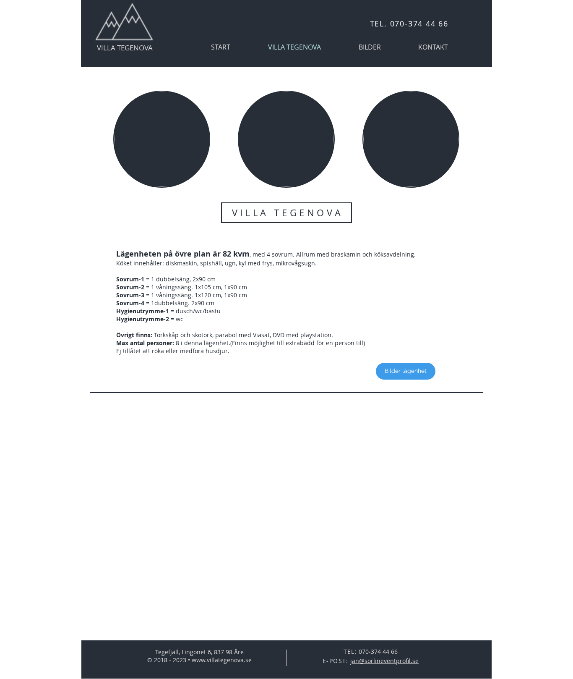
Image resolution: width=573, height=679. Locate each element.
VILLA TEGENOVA (125, 47)
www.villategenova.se (222, 660)
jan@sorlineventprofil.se (384, 661)
